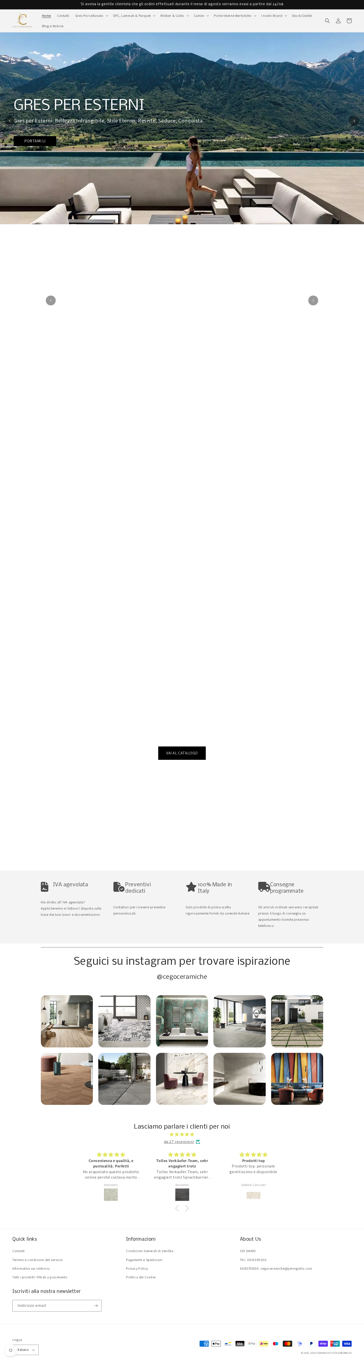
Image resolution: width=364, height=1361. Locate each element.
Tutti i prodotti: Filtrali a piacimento (39, 1277)
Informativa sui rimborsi (31, 1268)
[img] (182, 1134)
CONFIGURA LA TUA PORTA (136, 157)
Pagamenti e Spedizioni (144, 1260)
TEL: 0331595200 (253, 1260)
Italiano (23, 1350)
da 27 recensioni (179, 1141)
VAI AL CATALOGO (182, 753)
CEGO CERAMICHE (320, 1353)
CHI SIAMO (248, 1251)
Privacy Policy (137, 1268)
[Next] (354, 121)
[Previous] (10, 121)
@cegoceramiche (182, 977)
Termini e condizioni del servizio (37, 1260)
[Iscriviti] (95, 1306)
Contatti (18, 1251)
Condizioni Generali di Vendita (149, 1251)
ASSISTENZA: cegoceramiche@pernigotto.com (276, 1268)
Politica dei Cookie (141, 1277)
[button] (91, 15)
